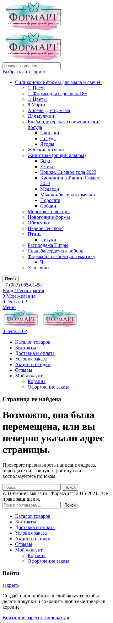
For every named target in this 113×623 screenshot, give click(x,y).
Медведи (49, 189)
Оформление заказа (48, 387)
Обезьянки (39, 222)
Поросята (50, 200)
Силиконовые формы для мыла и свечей (58, 82)
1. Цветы (37, 99)
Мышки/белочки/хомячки (67, 194)
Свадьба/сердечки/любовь (55, 250)
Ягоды (47, 144)
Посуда (48, 138)
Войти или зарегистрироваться (36, 617)
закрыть (11, 585)
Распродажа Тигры (48, 245)
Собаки (48, 205)
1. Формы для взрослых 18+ (57, 93)
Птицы (35, 234)
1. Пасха (37, 88)
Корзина (37, 381)
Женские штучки (46, 149)
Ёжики (47, 166)
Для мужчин (41, 116)
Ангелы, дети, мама (49, 110)
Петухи (48, 239)
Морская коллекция (49, 211)
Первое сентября (45, 228)
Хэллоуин (38, 267)
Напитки (49, 132)
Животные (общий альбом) (57, 155)
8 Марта (36, 104)
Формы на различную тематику (61, 256)
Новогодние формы (49, 217)
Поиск (10, 279)
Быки (46, 161)
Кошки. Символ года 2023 (68, 172)
